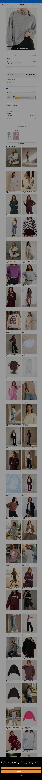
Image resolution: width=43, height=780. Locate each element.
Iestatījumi (21, 775)
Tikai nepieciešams (21, 771)
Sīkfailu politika (20, 763)
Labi (21, 768)
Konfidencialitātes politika (28, 763)
